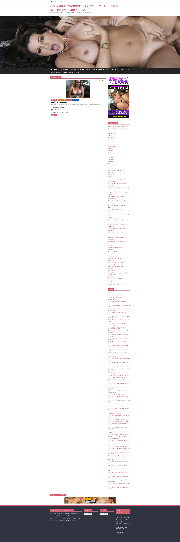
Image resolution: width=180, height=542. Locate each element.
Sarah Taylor (111, 159)
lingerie (54, 513)
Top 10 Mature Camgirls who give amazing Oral (119, 406)
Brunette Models (61, 99)
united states (97, 104)
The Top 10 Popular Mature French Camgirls (118, 375)
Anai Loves (110, 157)
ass (68, 104)
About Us (78, 72)
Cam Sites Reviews (55, 72)
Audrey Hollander (112, 146)
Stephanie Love (111, 142)
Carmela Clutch (111, 270)
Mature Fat (69, 99)
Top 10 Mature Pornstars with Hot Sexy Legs (118, 434)
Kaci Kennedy (111, 137)
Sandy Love (111, 249)
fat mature (82, 104)
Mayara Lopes (111, 152)
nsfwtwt (74, 516)
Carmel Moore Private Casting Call (116, 209)
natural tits (62, 520)
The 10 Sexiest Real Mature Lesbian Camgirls (118, 366)
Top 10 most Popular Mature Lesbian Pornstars (119, 455)
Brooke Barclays (112, 235)
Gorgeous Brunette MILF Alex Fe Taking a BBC (119, 192)
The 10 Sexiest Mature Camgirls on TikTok (118, 352)
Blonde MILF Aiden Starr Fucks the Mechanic (118, 200)
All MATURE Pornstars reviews (100, 69)
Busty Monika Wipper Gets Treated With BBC (118, 187)
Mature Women (53, 516)
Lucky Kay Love (111, 144)
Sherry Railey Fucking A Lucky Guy (116, 196)
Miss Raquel (111, 222)
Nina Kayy (110, 230)
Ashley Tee (110, 207)
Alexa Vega (110, 268)
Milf (58, 515)
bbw (70, 104)
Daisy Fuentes (111, 226)
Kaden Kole (110, 139)
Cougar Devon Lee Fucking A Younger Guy (118, 179)
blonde (77, 104)
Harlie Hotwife (111, 155)
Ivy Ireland (110, 150)
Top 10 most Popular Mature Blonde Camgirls (118, 446)
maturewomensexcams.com (58, 518)
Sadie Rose (110, 194)
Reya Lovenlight (112, 181)
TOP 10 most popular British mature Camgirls (118, 444)
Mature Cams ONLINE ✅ (83, 69)
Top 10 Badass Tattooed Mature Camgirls (118, 377)
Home (55, 69)
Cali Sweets (110, 176)
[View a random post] (128, 69)
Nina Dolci (110, 131)
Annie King (110, 245)
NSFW (51, 520)
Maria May (110, 190)
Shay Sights (110, 211)
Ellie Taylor (110, 166)
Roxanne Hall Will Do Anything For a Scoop (118, 219)
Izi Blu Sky (110, 168)
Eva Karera (110, 203)
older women (71, 518)
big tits (73, 520)
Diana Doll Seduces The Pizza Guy (116, 258)
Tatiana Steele (111, 217)
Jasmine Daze (111, 276)
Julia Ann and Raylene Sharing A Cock (116, 247)
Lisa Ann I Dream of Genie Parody (116, 262)
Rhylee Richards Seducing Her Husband (117, 183)
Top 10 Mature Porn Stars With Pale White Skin (119, 419)
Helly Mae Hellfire (112, 198)
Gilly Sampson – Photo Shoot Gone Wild (117, 237)
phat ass (74, 513)
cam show (68, 520)
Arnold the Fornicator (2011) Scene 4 (116, 278)
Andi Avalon (111, 256)
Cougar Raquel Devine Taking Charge (116, 228)
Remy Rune (110, 239)
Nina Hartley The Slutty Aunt (114, 251)
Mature (86, 104)
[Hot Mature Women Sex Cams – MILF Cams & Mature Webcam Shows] (51, 69)
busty (77, 513)
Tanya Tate (110, 185)
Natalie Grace (111, 163)
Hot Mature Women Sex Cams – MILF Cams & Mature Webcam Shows (84, 8)
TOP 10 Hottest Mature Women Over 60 (117, 394)
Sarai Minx (110, 135)
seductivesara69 (59, 102)
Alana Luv (110, 148)
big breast (74, 104)
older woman (64, 513)
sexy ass (69, 513)
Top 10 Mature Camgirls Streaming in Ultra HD (119, 404)
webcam (56, 520)
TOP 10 (121, 69)
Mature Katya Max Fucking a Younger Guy (117, 126)
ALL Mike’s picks (114, 69)
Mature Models (76, 99)
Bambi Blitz (110, 172)
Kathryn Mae (111, 254)
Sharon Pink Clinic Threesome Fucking (117, 232)
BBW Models (54, 99)
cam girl (58, 513)
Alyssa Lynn (111, 260)
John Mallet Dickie (61, 104)
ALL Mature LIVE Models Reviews (67, 69)
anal (51, 513)
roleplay (77, 518)
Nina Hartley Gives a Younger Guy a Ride (117, 128)
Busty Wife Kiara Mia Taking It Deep (116, 205)
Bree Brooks (111, 174)
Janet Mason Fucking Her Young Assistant (117, 224)
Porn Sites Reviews (68, 72)
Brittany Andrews (112, 281)
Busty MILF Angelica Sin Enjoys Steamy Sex (118, 170)
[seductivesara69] (78, 89)
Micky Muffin (111, 161)
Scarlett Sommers (112, 133)
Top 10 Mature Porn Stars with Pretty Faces (118, 421)
